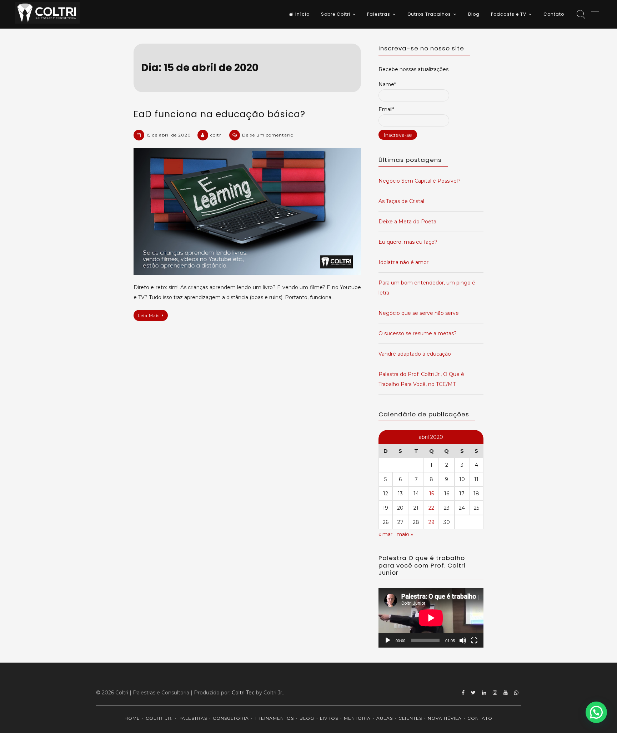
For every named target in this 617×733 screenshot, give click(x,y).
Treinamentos (274, 718)
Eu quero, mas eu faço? (407, 242)
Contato (553, 14)
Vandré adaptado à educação (414, 354)
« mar (385, 534)
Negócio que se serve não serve (418, 313)
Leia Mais (149, 315)
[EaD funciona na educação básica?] (247, 211)
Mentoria (357, 718)
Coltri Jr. (159, 718)
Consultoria (231, 718)
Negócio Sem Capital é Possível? (419, 181)
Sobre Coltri (335, 14)
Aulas (384, 718)
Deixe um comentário (268, 135)
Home (132, 718)
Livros (329, 718)
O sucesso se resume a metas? (417, 333)
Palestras (378, 14)
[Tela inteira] (474, 640)
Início (302, 14)
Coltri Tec (243, 692)
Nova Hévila (445, 718)
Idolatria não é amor (403, 262)
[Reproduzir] (387, 640)
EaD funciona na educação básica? (219, 114)
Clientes (410, 718)
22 (431, 508)
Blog (474, 14)
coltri (216, 135)
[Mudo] (462, 640)
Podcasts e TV (508, 14)
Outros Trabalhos (429, 14)
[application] (430, 617)
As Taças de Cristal (401, 201)
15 (431, 493)
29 (431, 522)
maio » (405, 534)
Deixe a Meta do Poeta (407, 221)
